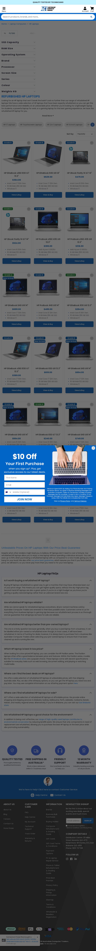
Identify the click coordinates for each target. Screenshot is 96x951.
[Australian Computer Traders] (48, 9)
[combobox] (48, 17)
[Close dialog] (93, 448)
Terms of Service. (80, 501)
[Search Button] (91, 17)
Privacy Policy (65, 501)
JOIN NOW (24, 499)
